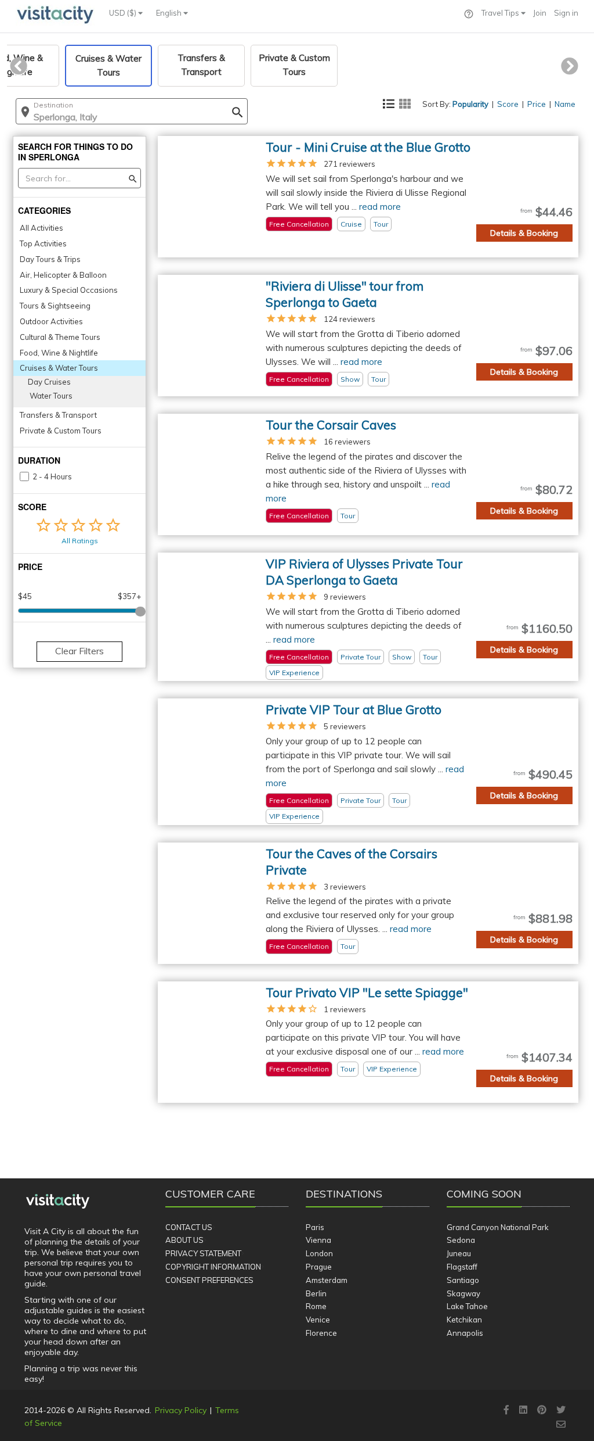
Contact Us (188, 1227)
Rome (316, 1306)
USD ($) (123, 12)
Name (565, 104)
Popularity (470, 104)
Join (539, 12)
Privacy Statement (203, 1253)
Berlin (316, 1293)
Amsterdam (326, 1280)
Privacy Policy (181, 1410)
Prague (319, 1266)
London (319, 1253)
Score (508, 104)
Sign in (566, 12)
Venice (318, 1319)
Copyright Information (213, 1266)
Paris (315, 1227)
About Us (184, 1240)
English (169, 12)
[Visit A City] (57, 1201)
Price (536, 104)
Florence (321, 1333)
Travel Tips (501, 12)
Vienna (318, 1240)
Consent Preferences (209, 1280)
